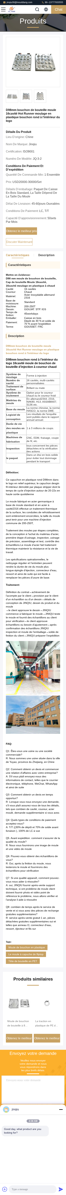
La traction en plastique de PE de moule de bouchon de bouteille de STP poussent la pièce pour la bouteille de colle (46, 1024)
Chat (59, 9)
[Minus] (61, 1109)
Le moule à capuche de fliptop (25, 954)
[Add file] (4, 1189)
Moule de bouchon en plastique (26, 947)
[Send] (61, 1189)
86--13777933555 (53, 2)
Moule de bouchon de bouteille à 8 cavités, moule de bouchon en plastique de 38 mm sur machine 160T (18, 1024)
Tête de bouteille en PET (22, 961)
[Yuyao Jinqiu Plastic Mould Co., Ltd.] (15, 9)
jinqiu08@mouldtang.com (19, 2)
